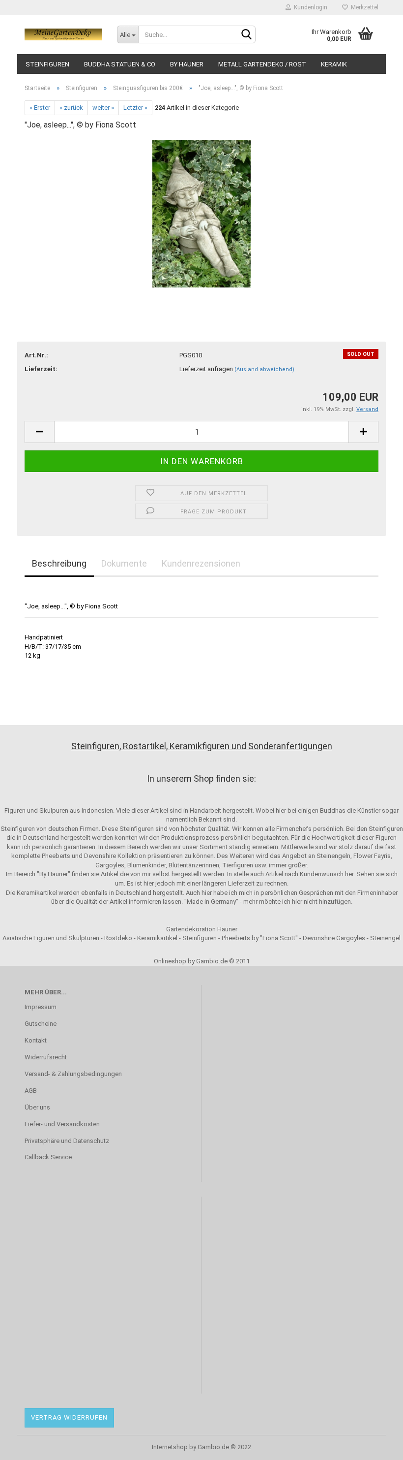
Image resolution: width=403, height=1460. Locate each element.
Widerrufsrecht (46, 1057)
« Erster (39, 107)
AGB (31, 1090)
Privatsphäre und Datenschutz (67, 1140)
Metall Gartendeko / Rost (262, 64)
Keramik (334, 64)
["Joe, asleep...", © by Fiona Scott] (201, 213)
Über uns (37, 1107)
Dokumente (124, 563)
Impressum (41, 1007)
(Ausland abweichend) (264, 369)
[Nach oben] (376, 1445)
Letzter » (135, 107)
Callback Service (48, 1157)
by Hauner (186, 64)
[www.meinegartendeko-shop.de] (63, 34)
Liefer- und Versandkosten (62, 1124)
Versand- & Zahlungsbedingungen (73, 1074)
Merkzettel (363, 7)
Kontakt (36, 1040)
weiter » (103, 107)
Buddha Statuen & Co (119, 64)
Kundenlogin (309, 7)
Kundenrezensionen (201, 563)
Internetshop (170, 1447)
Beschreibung (59, 563)
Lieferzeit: (41, 369)
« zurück (71, 107)
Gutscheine (41, 1023)
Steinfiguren (47, 64)
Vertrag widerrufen (69, 1417)
